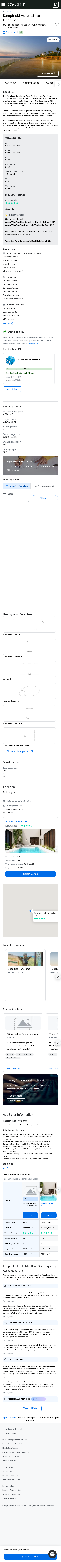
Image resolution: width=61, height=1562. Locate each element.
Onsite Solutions (9, 1433)
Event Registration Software (14, 1444)
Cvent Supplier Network (12, 1429)
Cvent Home (7, 1467)
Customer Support (10, 1475)
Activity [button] (10, 1054)
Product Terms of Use (11, 1490)
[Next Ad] (56, 849)
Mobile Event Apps (10, 1448)
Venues (8, 11)
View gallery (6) (47, 73)
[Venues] (56, 4)
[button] (29, 368)
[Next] (58, 84)
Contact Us (7, 1471)
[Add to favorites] (57, 24)
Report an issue (9, 1417)
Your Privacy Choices (11, 1479)
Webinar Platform (9, 1460)
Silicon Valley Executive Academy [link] (23, 1034)
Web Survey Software (11, 1456)
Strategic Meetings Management (16, 1452)
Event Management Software (14, 1440)
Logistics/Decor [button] (13, 1058)
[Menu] (3, 4)
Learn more (33, 344)
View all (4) (8, 323)
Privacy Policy (8, 1486)
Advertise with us (9, 1498)
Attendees (8, 494)
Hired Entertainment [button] (24, 1054)
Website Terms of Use (11, 1494)
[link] (23, 1023)
